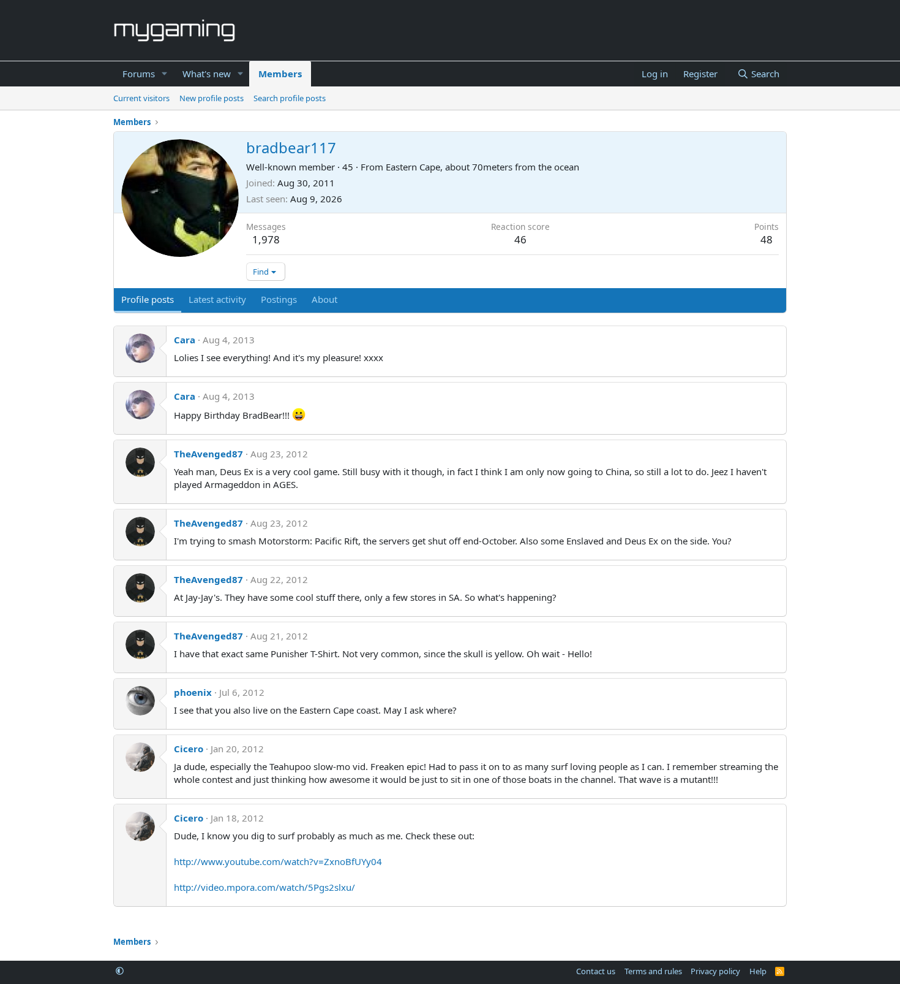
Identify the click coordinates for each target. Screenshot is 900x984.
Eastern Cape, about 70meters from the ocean (482, 167)
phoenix (193, 692)
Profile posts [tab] (147, 299)
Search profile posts (289, 98)
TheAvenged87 (208, 454)
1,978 (266, 239)
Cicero (188, 748)
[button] (164, 73)
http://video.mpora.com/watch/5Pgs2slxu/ (264, 887)
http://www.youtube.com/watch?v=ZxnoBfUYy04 (278, 861)
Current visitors (141, 98)
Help (758, 971)
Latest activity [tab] (217, 299)
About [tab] (324, 299)
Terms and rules (653, 971)
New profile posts (211, 98)
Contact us (595, 971)
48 (766, 239)
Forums (138, 73)
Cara (184, 340)
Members (280, 73)
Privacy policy (715, 971)
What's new (206, 73)
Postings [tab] (279, 299)
